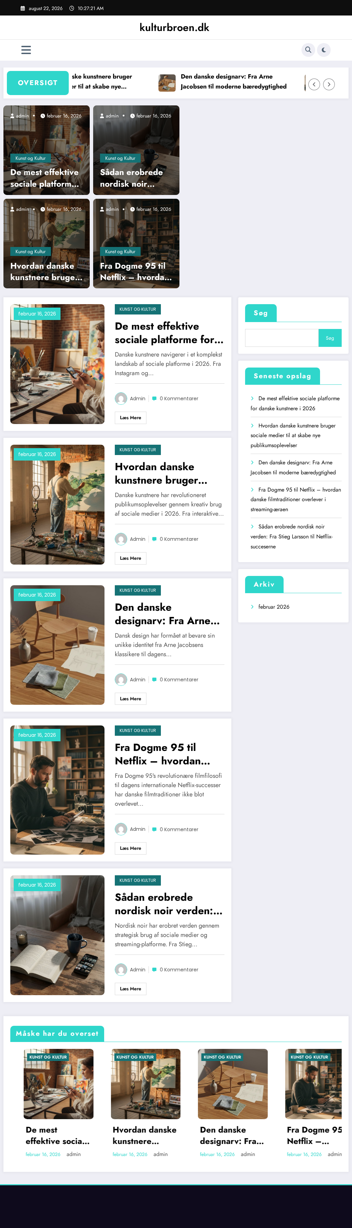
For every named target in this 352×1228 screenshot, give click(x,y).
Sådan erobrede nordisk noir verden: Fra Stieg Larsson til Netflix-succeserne (134, 177)
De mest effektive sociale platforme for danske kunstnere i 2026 (44, 177)
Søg (261, 313)
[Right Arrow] (328, 84)
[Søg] (308, 50)
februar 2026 (273, 607)
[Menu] (26, 50)
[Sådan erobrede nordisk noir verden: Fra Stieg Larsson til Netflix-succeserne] (136, 149)
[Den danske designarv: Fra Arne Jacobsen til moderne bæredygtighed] (57, 644)
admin (22, 115)
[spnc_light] (324, 50)
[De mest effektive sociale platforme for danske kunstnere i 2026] (46, 149)
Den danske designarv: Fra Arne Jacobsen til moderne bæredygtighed (214, 81)
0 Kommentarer (179, 398)
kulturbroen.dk (174, 27)
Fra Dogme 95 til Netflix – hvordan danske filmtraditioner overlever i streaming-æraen (134, 271)
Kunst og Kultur (30, 158)
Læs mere (130, 417)
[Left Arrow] (314, 84)
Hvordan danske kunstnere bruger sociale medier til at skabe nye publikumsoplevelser (63, 82)
